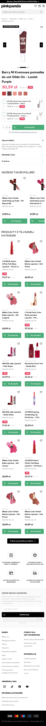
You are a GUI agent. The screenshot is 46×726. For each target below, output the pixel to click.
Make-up (22, 19)
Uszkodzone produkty (10, 666)
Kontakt (27, 662)
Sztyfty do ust (8, 21)
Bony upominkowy (31, 670)
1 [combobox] (3, 106)
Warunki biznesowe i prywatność (15, 697)
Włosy (4, 644)
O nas (26, 673)
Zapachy (5, 648)
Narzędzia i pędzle (9, 651)
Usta (30, 19)
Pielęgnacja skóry (9, 640)
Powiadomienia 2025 (10, 701)
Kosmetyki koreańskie (10, 662)
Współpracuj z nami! (32, 666)
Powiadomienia (8, 705)
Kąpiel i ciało (7, 659)
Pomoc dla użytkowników (34, 639)
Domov (5, 19)
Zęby (4, 655)
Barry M (13, 19)
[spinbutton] (6, 127)
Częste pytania (30, 658)
